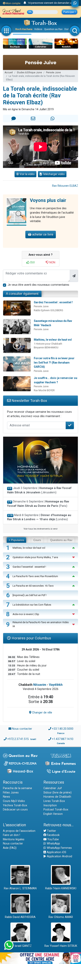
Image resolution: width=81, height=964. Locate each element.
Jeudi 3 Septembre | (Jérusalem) (39, 490)
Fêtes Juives (11, 792)
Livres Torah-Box (54, 801)
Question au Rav (53, 29)
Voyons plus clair (48, 200)
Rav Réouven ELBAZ (65, 186)
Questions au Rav (61, 540)
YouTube (53, 839)
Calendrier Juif (52, 788)
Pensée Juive (53, 72)
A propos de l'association (19, 831)
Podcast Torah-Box (55, 809)
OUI (32, 262)
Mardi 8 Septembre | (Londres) (39, 517)
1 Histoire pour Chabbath (48, 343)
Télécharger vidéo (53, 174)
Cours (37, 540)
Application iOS (56, 852)
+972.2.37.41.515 (18, 739)
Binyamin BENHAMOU (46, 347)
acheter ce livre (42, 234)
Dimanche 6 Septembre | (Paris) (38, 504)
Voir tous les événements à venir (41, 528)
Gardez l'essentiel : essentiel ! (53, 302)
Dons (67, 29)
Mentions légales (13, 839)
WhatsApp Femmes (59, 848)
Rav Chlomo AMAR (61, 917)
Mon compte (12, 3)
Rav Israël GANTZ (20, 946)
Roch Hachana (23, 29)
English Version (53, 814)
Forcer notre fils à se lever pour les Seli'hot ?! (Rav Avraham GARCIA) (54, 362)
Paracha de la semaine (17, 788)
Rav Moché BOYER (44, 390)
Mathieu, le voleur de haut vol (53, 339)
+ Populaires (16, 540)
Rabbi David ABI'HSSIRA (20, 917)
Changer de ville (41, 712)
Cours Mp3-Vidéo (14, 801)
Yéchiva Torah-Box (15, 805)
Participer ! (69, 11)
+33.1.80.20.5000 (62, 728)
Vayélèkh (56, 685)
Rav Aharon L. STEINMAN (20, 888)
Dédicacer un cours (15, 809)
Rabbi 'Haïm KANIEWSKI (60, 888)
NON (52, 262)
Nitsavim (39, 685)
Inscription (50, 805)
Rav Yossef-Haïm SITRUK (60, 946)
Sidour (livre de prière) (57, 792)
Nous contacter (22, 728)
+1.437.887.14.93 (62, 739)
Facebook (53, 835)
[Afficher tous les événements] (25, 3)
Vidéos (38, 29)
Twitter (51, 831)
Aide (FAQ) (10, 848)
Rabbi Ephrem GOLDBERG (48, 310)
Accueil (9, 72)
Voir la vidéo (27, 174)
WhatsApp (53, 843)
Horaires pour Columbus (31, 638)
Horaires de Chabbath (57, 796)
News (6, 796)
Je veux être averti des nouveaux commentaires (38, 284)
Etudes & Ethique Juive (29, 72)
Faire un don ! (11, 835)
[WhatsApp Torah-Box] (75, 3)
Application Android (59, 856)
